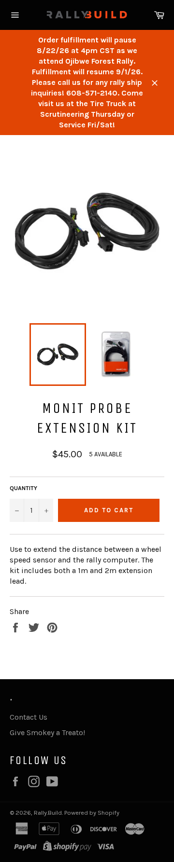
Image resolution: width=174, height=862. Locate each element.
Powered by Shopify (91, 812)
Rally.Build (48, 812)
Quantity (23, 488)
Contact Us (28, 717)
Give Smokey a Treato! (47, 732)
